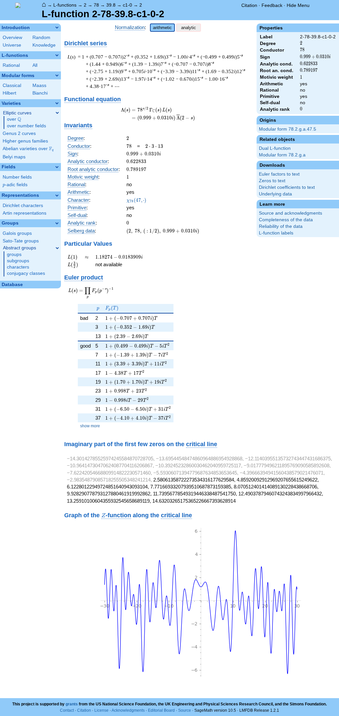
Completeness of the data (286, 219)
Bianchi (40, 93)
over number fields (26, 125)
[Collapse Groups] (57, 223)
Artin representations (24, 213)
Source (184, 710)
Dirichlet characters (23, 205)
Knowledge (44, 45)
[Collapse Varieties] (57, 103)
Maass (39, 85)
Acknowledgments (128, 710)
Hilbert (9, 93)
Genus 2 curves (19, 133)
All (34, 65)
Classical (12, 85)
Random (41, 37)
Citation (249, 5)
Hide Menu (298, 5)
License (101, 710)
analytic (188, 27)
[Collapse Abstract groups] (57, 248)
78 (96, 5)
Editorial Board (161, 710)
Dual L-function (275, 148)
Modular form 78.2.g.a (282, 154)
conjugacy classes (26, 273)
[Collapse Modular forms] (57, 75)
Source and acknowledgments (290, 213)
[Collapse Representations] (57, 195)
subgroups (18, 260)
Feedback (272, 5)
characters (18, 267)
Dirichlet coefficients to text (287, 187)
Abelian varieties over (28, 149)
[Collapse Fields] (57, 167)
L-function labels (276, 233)
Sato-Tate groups (21, 240)
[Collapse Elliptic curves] (57, 112)
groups (14, 254)
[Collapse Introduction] (57, 27)
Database (12, 284)
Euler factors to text (279, 174)
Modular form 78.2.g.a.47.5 (287, 129)
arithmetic (162, 27)
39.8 (111, 5)
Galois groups (17, 233)
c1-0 (127, 5)
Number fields (17, 177)
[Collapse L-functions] (57, 55)
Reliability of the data (281, 226)
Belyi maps (14, 156)
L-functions (64, 5)
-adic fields (15, 184)
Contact (67, 710)
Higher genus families (25, 141)
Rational (11, 65)
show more (90, 426)
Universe (12, 45)
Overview (12, 37)
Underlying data (275, 193)
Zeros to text (272, 180)
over (14, 119)
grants (72, 704)
